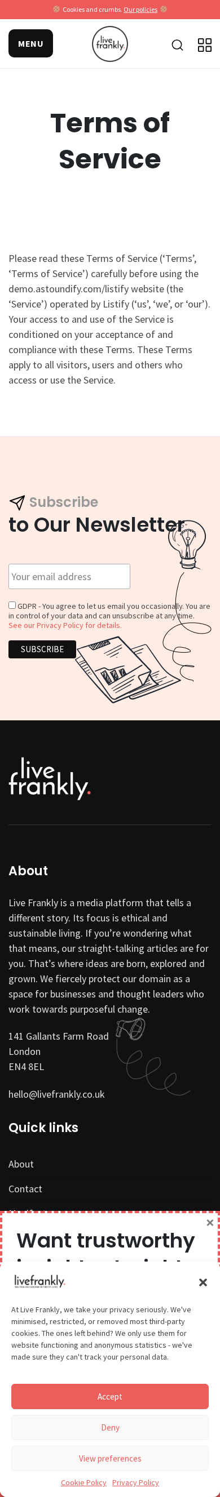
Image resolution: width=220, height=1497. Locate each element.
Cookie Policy (84, 1482)
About (21, 1163)
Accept (110, 1396)
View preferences (110, 1458)
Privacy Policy (135, 1482)
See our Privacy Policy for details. (65, 625)
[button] (203, 1281)
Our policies (140, 9)
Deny (110, 1427)
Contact (25, 1188)
